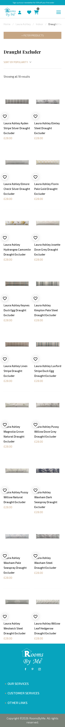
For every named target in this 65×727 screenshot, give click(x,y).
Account (21, 11)
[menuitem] (21, 11)
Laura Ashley (23, 24)
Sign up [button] (16, 2)
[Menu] (58, 12)
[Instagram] (40, 669)
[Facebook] (25, 669)
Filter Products (33, 35)
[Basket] (35, 9)
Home (7, 24)
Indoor (39, 24)
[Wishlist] (28, 9)
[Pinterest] (32, 669)
